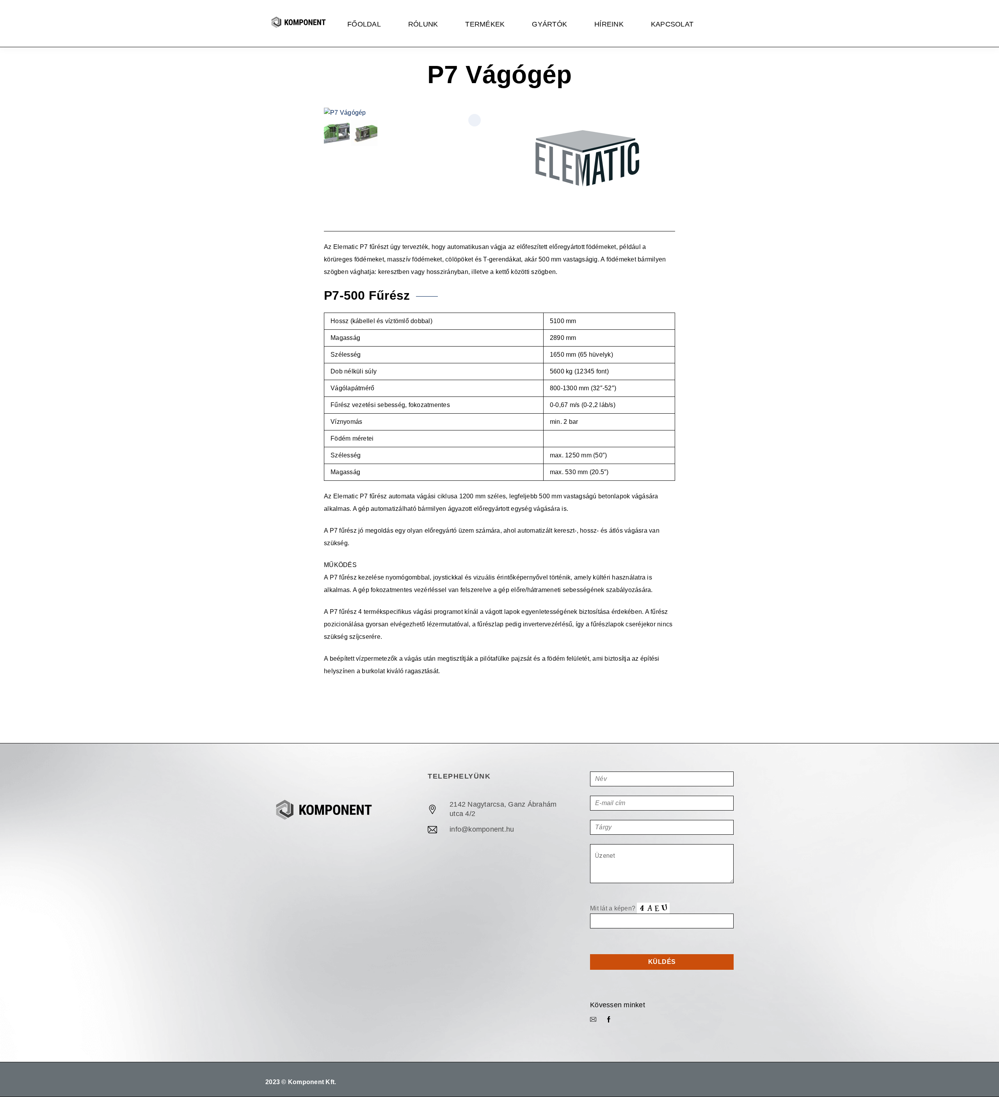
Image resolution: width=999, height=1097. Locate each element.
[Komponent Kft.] (298, 23)
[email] (593, 1019)
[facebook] (609, 1019)
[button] (474, 120)
